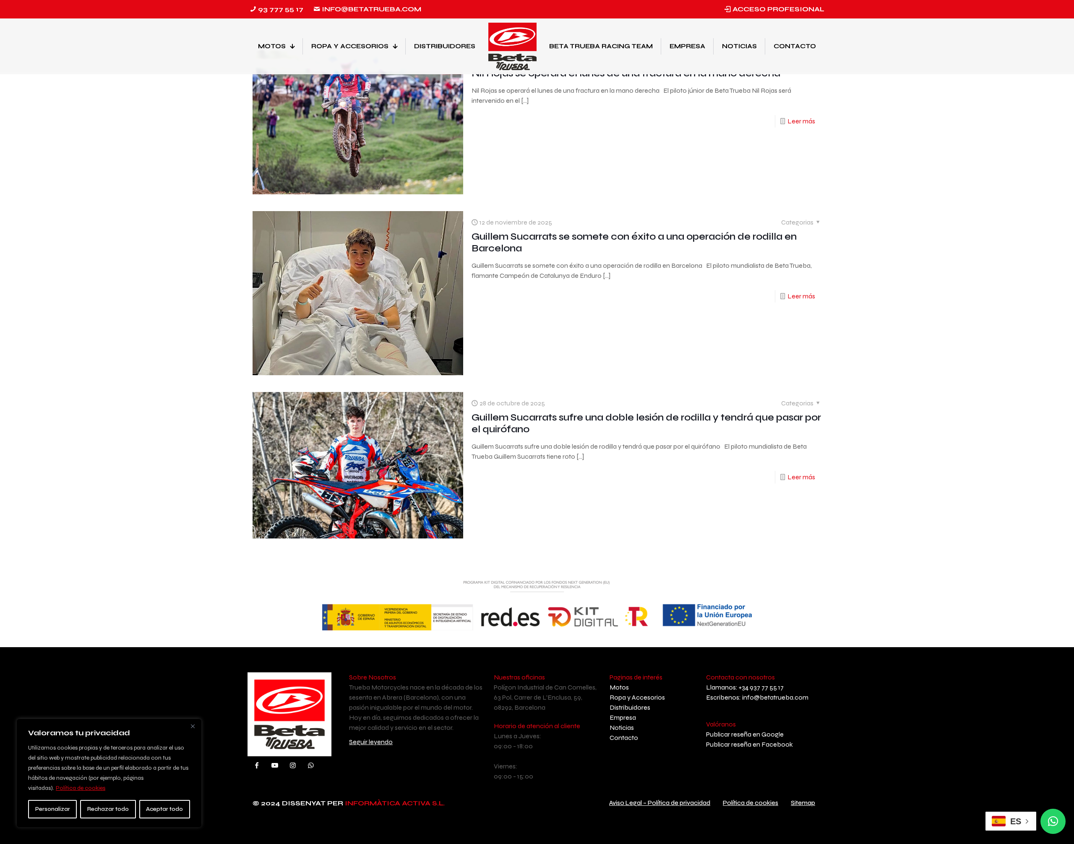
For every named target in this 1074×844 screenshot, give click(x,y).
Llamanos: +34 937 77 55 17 (745, 687)
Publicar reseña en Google (745, 734)
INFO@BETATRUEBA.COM (371, 9)
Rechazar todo (108, 809)
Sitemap (803, 803)
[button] (1053, 821)
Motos (619, 687)
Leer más (801, 121)
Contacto (624, 738)
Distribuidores (630, 707)
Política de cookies (80, 788)
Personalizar (52, 809)
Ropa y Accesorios (637, 697)
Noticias (622, 728)
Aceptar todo (164, 809)
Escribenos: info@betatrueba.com (757, 697)
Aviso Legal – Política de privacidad (659, 803)
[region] (109, 773)
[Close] (193, 726)
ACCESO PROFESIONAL (778, 9)
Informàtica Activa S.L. (395, 803)
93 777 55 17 (280, 9)
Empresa (623, 717)
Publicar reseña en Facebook (749, 744)
